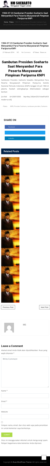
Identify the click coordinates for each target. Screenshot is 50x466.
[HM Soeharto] (17, 4)
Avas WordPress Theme (22, 462)
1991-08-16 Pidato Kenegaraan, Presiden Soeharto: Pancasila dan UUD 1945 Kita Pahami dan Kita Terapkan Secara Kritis (25, 242)
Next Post (44, 307)
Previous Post (8, 307)
